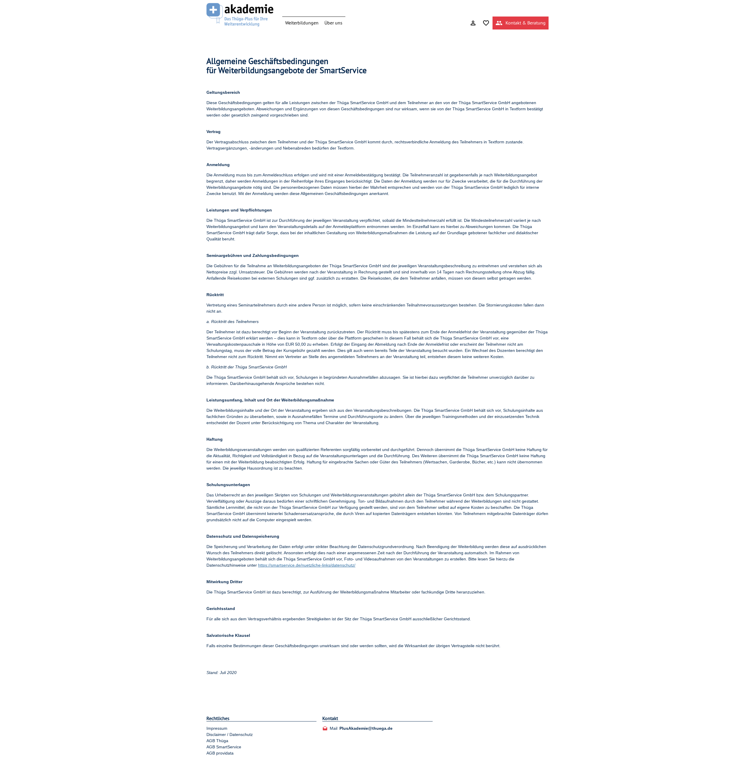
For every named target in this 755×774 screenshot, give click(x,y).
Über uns (333, 23)
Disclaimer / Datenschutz (229, 734)
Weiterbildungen (302, 23)
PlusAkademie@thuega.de (366, 728)
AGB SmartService (223, 747)
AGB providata (220, 753)
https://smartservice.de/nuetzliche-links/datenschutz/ (306, 565)
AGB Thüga (217, 740)
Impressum (216, 728)
